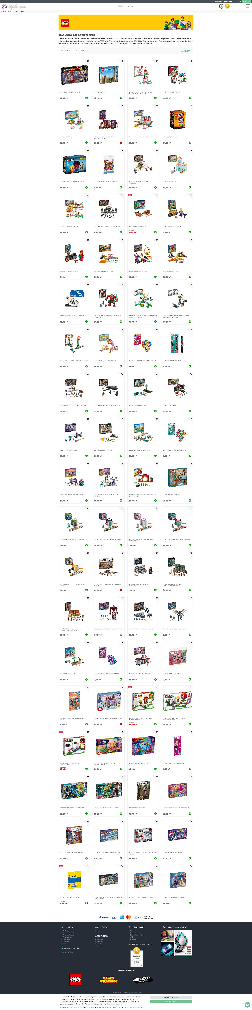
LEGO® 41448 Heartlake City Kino (139, 673)
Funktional (125, 1007)
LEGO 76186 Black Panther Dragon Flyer (107, 405)
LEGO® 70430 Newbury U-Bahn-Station (106, 808)
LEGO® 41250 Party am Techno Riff (140, 763)
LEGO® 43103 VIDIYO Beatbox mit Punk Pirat (176, 539)
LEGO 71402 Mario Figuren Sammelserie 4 (107, 181)
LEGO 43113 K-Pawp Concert (68, 450)
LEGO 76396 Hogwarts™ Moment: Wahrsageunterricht (104, 137)
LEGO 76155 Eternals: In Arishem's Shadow (108, 629)
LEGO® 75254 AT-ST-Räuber (137, 808)
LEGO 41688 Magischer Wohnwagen (71, 495)
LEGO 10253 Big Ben (100, 92)
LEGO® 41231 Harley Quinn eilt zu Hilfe (141, 897)
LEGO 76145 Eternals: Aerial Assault (175, 629)
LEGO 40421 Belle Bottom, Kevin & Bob (72, 181)
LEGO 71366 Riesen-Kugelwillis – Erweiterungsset (70, 764)
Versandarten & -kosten (70, 933)
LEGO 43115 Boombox (169, 405)
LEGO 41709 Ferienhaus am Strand (140, 137)
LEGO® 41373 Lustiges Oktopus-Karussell (176, 808)
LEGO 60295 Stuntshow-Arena (138, 271)
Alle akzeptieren (171, 1001)
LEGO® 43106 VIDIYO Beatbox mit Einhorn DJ (108, 539)
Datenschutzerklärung (137, 935)
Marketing (86, 1007)
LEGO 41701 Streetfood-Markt (69, 226)
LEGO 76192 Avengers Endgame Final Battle (74, 405)
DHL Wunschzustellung (101, 1007)
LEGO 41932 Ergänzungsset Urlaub (174, 450)
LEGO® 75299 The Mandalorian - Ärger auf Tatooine (108, 585)
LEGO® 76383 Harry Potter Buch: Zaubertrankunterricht (173, 585)
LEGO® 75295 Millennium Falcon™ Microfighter (139, 585)
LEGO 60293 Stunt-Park (170, 271)
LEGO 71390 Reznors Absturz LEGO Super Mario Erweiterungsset (176, 316)
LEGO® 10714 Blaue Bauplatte (69, 897)
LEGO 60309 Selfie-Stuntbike (172, 226)
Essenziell (66, 1007)
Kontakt (132, 931)
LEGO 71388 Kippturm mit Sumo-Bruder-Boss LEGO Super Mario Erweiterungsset (74, 361)
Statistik (76, 1007)
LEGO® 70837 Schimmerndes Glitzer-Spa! (107, 852)
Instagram (100, 942)
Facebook (100, 939)
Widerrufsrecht (67, 937)
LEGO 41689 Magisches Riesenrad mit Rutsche (106, 495)
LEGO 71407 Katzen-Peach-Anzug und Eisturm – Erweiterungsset (140, 93)
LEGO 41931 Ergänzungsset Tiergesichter (142, 360)
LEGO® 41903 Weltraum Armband (174, 763)
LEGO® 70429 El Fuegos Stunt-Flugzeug (72, 808)
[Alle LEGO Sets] (75, 979)
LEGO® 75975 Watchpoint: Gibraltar (71, 852)
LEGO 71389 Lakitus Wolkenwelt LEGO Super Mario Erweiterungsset (143, 316)
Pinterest (99, 946)
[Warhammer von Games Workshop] (109, 979)
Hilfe (64, 943)
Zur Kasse (66, 941)
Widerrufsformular (69, 935)
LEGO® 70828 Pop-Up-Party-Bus (172, 852)
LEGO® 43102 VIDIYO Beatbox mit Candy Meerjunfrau (141, 540)
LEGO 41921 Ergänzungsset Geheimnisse (107, 673)
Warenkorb (66, 939)
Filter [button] (187, 51)
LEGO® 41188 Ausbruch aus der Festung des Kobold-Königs (108, 898)
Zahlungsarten (67, 931)
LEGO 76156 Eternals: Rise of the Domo (141, 629)
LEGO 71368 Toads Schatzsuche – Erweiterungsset (174, 719)
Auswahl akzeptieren (171, 997)
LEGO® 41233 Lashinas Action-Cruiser (175, 897)
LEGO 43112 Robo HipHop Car (103, 450)
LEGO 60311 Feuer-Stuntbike (69, 271)
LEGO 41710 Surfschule (67, 137)
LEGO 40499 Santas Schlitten (138, 226)
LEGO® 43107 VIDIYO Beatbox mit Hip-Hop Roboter (72, 585)
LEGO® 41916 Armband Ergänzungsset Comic (72, 719)
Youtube (99, 944)
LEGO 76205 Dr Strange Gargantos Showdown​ (140, 182)
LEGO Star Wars (68, 952)
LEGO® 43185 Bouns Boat (171, 495)
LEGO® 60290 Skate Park (67, 673)
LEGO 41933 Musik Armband (172, 360)
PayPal (115, 1007)
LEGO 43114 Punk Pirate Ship (137, 405)
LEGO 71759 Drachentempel (172, 92)
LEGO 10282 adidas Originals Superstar (72, 316)
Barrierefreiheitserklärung (138, 933)
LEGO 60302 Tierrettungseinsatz (139, 450)
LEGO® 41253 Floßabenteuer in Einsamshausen (104, 764)
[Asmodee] (142, 979)
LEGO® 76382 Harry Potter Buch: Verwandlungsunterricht (70, 629)
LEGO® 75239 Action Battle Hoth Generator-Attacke (143, 853)
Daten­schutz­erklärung (114, 1004)
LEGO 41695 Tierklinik (169, 181)
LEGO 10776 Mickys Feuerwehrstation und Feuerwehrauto (142, 495)
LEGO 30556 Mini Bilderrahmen (173, 673)
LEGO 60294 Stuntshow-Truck (103, 271)
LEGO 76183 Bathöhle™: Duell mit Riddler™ (107, 226)
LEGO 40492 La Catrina (170, 137)
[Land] (235, 1)
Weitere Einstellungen (136, 1007)
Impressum (133, 939)
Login (98, 931)
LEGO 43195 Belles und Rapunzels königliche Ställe (105, 361)
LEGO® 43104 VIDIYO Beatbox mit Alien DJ (73, 539)
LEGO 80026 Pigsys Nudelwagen (70, 92)
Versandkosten (136, 993)
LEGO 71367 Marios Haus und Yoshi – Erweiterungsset (140, 719)
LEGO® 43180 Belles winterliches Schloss (108, 718)
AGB (131, 937)
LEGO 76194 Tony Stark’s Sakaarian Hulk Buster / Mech (107, 316)
